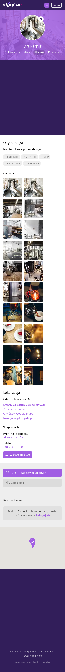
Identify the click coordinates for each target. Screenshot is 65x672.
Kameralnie (29, 157)
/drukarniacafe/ (13, 437)
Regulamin (33, 662)
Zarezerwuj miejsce (18, 454)
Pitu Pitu (15, 651)
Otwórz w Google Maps (18, 413)
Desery (45, 157)
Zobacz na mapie (14, 409)
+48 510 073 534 (13, 447)
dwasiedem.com (33, 655)
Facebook (20, 662)
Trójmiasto (12, 5)
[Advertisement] (32, 97)
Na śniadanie (12, 163)
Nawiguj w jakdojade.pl (17, 418)
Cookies (46, 662)
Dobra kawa (32, 163)
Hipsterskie (11, 157)
